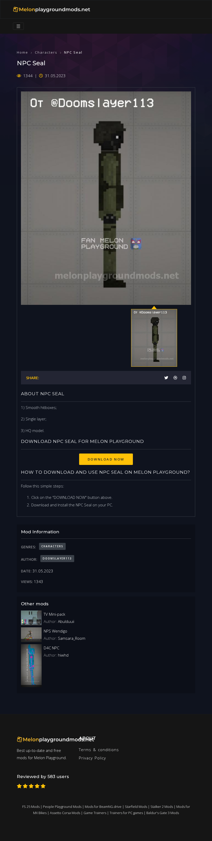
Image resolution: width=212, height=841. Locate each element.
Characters (46, 52)
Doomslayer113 (57, 558)
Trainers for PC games (126, 812)
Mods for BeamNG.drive (103, 806)
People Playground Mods (62, 806)
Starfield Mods (136, 806)
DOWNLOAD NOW (106, 459)
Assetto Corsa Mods (65, 812)
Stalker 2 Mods (161, 806)
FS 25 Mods (31, 806)
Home (22, 52)
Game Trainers (95, 812)
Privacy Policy (92, 757)
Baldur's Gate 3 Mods (162, 812)
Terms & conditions (99, 749)
